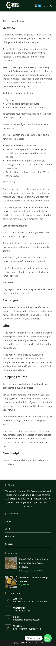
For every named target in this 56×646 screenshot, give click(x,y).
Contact (9, 543)
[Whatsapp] (48, 638)
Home (8, 521)
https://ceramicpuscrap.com (27, 628)
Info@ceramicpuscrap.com (26, 619)
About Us (9, 536)
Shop (7, 528)
